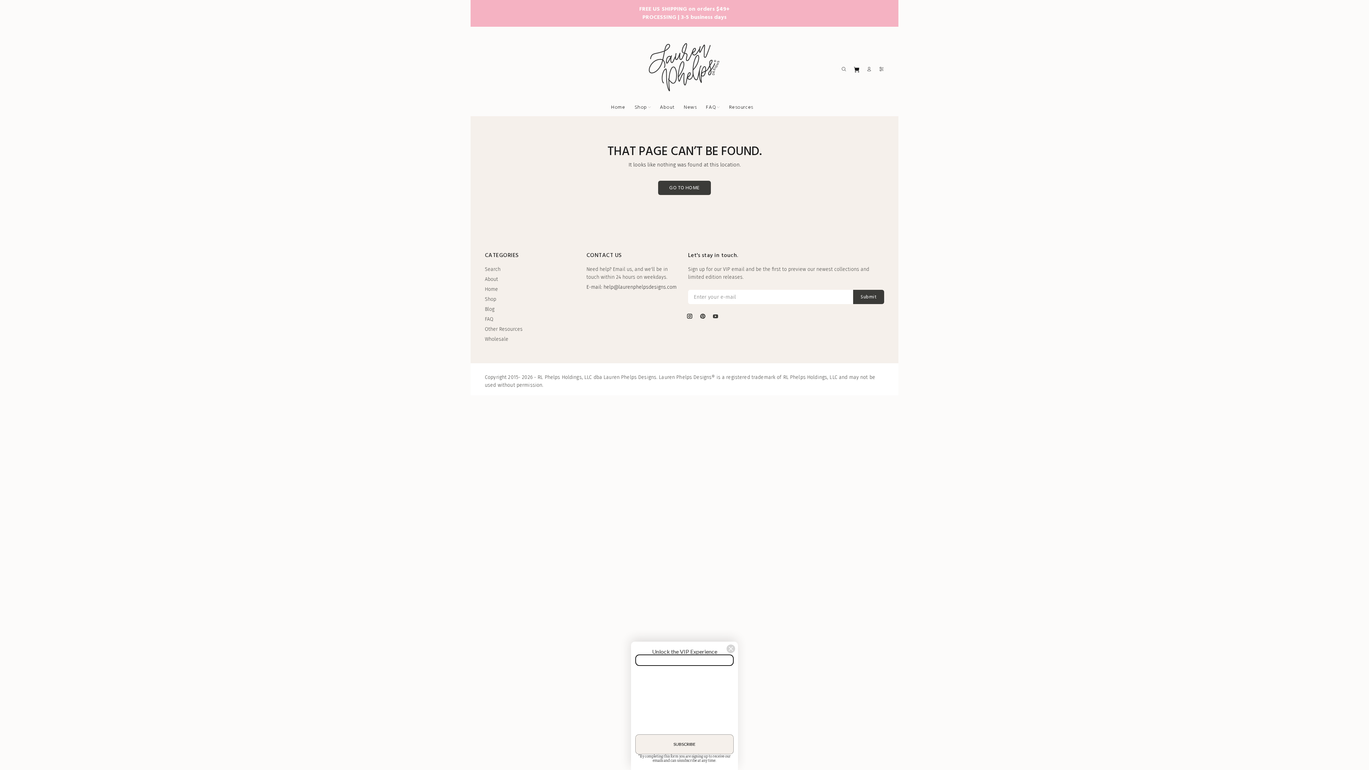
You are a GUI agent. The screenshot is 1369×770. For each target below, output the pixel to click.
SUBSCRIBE (684, 744)
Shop (490, 299)
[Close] (731, 649)
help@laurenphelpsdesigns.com (640, 287)
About (491, 279)
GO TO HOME (684, 188)
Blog (489, 309)
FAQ (489, 319)
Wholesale (496, 339)
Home (491, 289)
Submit (869, 297)
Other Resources (504, 329)
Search (493, 269)
